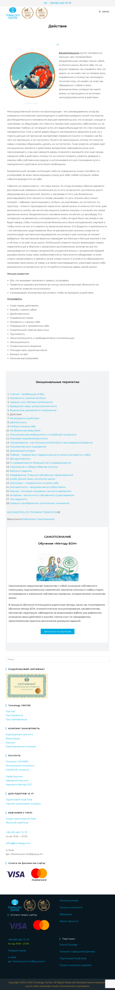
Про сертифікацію (16, 719)
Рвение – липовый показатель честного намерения (40, 491)
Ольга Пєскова (68, 944)
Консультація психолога (20, 765)
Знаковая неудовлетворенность (29, 438)
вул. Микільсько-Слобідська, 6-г (26, 961)
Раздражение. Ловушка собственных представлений (41, 475)
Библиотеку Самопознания (38, 519)
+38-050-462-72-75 (60, 3)
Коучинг (11, 742)
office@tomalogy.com (18, 843)
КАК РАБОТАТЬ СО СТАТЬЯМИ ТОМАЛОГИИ (32, 512)
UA (45, 3)
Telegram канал (17, 950)
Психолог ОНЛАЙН (17, 761)
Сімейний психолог (17, 769)
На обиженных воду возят (25, 430)
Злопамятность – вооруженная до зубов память (38, 487)
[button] (57, 631)
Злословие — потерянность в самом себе (34, 483)
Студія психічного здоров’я (76, 965)
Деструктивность (20, 458)
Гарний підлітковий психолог (23, 803)
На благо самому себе (23, 426)
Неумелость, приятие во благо (28, 398)
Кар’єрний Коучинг (17, 780)
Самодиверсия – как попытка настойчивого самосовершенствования (51, 442)
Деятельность (18, 422)
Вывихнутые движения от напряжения (33, 410)
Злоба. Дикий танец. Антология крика (32, 479)
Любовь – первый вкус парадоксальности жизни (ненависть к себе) (50, 454)
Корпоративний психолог (21, 746)
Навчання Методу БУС (19, 784)
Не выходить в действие (24, 418)
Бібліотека (66, 914)
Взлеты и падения (21, 471)
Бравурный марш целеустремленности (33, 406)
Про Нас (10, 711)
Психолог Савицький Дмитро (77, 951)
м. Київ (12, 957)
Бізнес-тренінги (69, 921)
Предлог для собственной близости (31, 402)
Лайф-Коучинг (14, 776)
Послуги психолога (71, 907)
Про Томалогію (14, 715)
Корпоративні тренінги (19, 734)
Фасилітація (13, 738)
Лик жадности (18, 499)
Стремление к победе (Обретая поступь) (34, 467)
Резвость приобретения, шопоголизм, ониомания (39, 503)
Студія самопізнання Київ (21, 818)
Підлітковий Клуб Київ (73, 958)
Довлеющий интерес (22, 450)
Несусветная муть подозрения (28, 446)
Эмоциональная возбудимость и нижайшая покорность (43, 434)
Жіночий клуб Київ (17, 822)
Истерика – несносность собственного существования (42, 495)
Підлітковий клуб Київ (19, 799)
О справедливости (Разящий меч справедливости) (40, 463)
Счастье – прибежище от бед (27, 394)
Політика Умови (69, 900)
